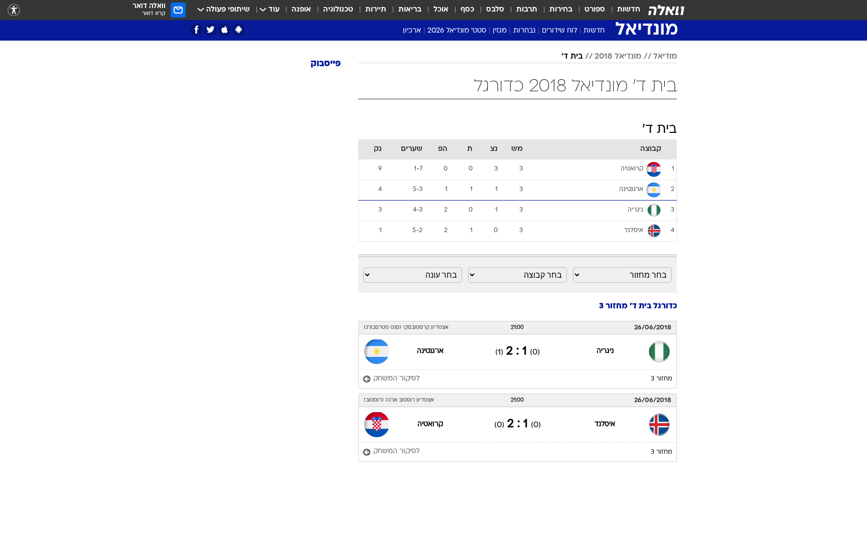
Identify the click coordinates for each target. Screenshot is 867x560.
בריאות (409, 10)
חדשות (628, 10)
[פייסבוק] (196, 30)
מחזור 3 (661, 486)
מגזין (500, 31)
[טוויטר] (210, 30)
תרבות (526, 10)
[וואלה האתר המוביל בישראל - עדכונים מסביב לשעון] (666, 10)
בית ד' (572, 164)
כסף (467, 10)
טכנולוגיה (338, 10)
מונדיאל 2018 (618, 164)
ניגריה (605, 458)
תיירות (375, 10)
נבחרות (524, 31)
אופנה (301, 10)
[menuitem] (622, 10)
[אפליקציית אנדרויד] (238, 30)
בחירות (560, 10)
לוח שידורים (559, 31)
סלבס (495, 10)
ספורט (595, 10)
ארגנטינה (430, 458)
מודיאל (665, 164)
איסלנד (605, 531)
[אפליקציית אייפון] (224, 30)
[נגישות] (14, 10)
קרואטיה (430, 531)
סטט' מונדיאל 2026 (456, 31)
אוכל (441, 10)
